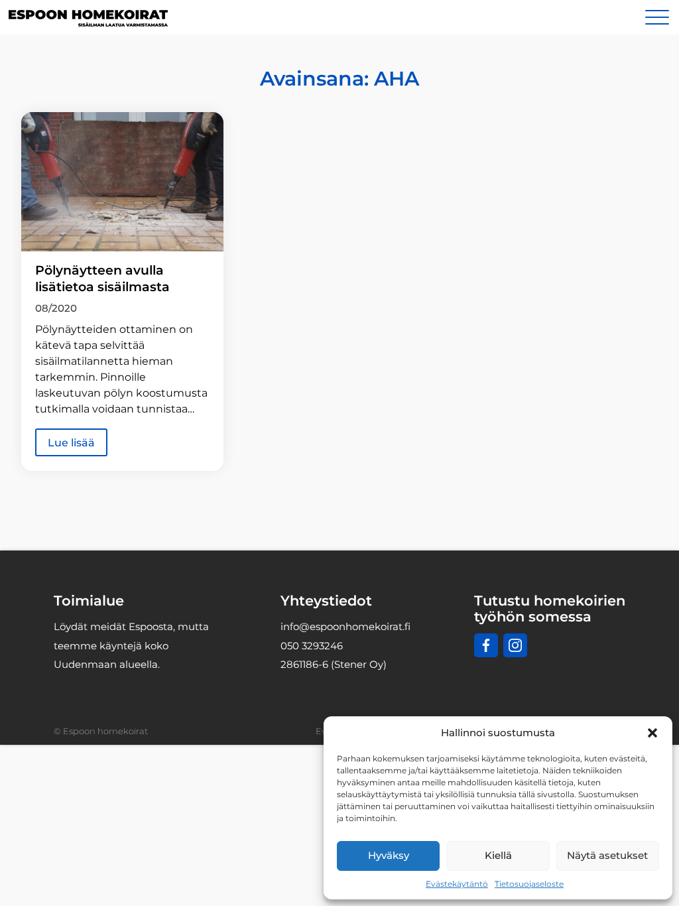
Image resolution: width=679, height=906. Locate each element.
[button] (652, 733)
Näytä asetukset (607, 855)
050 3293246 (311, 645)
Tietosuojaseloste (529, 884)
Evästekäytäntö (457, 884)
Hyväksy (388, 855)
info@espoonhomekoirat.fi (345, 626)
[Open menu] (657, 17)
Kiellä (498, 855)
